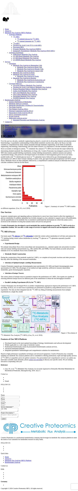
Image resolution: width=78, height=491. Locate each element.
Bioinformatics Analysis (12, 100)
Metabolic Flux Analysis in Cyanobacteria (30, 82)
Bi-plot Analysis (14, 116)
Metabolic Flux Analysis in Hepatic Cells (30, 69)
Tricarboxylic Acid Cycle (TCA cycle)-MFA (27, 45)
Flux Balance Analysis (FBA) (18, 109)
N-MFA (16, 43)
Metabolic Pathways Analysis (18, 103)
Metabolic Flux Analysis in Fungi (23, 74)
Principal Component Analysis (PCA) (21, 111)
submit (4, 419)
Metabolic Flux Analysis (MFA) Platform (18, 33)
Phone (3, 399)
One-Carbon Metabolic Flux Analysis (25, 94)
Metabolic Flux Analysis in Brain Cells (29, 67)
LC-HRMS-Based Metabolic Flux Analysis (27, 60)
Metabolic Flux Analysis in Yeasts (28, 76)
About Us (8, 31)
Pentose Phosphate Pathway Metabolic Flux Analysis (30, 89)
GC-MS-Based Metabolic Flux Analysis (26, 56)
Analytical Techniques (16, 52)
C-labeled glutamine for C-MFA (29, 41)
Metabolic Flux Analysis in (31, 80)
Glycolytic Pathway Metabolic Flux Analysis (27, 85)
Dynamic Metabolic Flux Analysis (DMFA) (27, 49)
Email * (3, 403)
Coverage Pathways (15, 83)
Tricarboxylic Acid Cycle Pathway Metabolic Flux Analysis (32, 87)
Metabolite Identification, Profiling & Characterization (26, 105)
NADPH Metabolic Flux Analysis (24, 98)
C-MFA (16, 37)
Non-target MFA (18, 47)
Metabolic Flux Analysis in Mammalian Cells (27, 65)
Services (7, 62)
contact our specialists (36, 360)
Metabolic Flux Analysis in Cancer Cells (30, 71)
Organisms (12, 63)
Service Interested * (7, 407)
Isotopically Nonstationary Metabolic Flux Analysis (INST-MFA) (34, 51)
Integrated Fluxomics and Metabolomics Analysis (29, 120)
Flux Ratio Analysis (15, 107)
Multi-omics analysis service (18, 118)
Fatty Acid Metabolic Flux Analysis (24, 93)
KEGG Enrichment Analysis (18, 114)
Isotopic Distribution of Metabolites (20, 102)
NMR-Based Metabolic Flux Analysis (25, 54)
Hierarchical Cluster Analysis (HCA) (21, 113)
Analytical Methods (15, 34)
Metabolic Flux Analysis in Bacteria (24, 78)
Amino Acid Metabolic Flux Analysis (25, 91)
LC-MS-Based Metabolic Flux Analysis (25, 58)
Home (7, 29)
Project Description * (7, 413)
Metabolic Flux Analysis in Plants (24, 73)
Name (3, 395)
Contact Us (8, 122)
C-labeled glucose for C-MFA (28, 39)
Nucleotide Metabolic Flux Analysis (24, 96)
